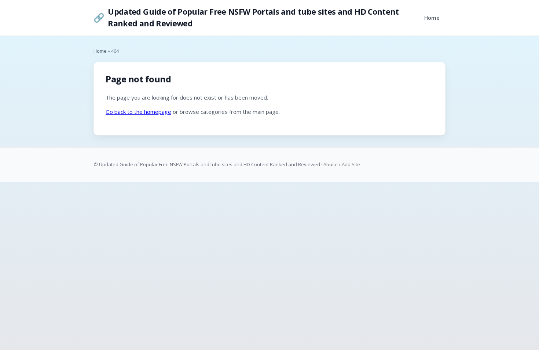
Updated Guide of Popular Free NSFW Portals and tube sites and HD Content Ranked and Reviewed (246, 17)
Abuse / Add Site (341, 164)
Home (432, 17)
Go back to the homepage (138, 111)
